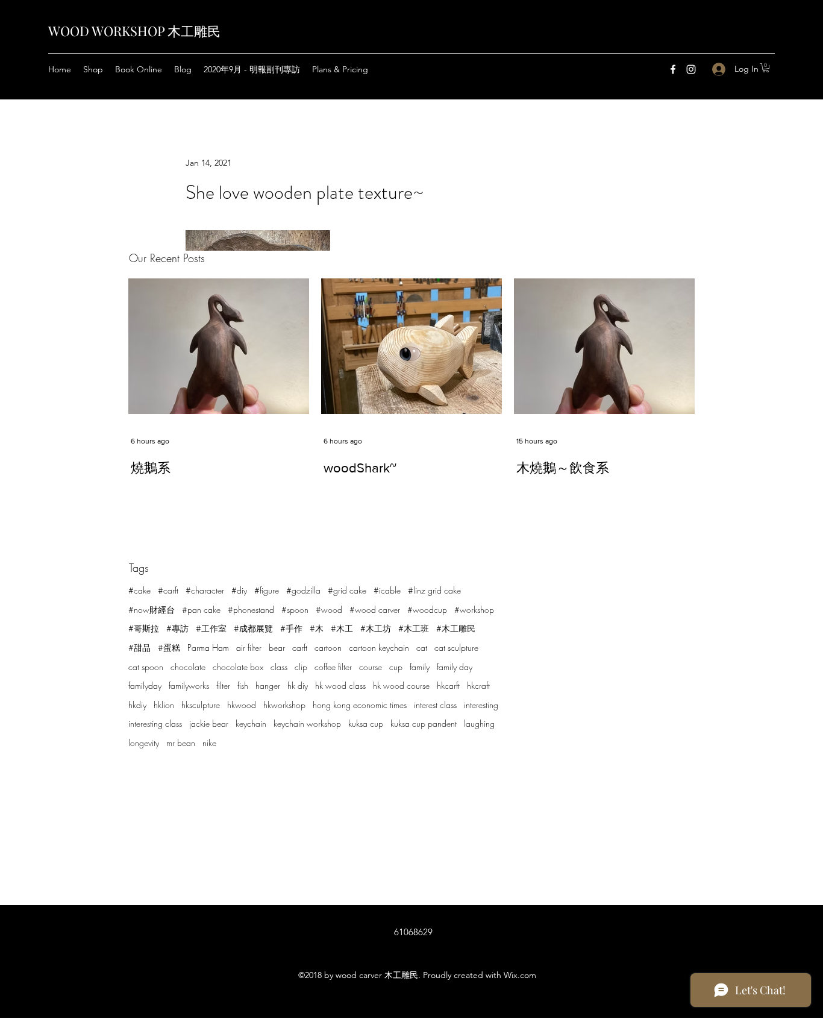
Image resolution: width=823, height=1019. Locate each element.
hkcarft (448, 685)
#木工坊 (375, 628)
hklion (164, 704)
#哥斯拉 (143, 628)
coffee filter (333, 667)
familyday (144, 685)
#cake (139, 590)
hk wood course (401, 685)
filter (223, 685)
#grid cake (347, 590)
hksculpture (200, 704)
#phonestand (251, 609)
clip (301, 667)
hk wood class (340, 685)
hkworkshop (284, 704)
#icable (387, 590)
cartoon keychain (379, 647)
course (370, 667)
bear (277, 647)
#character (205, 590)
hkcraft (478, 685)
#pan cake (201, 609)
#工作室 (211, 628)
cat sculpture (456, 647)
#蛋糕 (169, 647)
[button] (765, 67)
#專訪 (177, 628)
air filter (248, 647)
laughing (479, 723)
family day (454, 667)
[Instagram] (691, 69)
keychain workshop (307, 723)
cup (395, 667)
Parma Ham (208, 647)
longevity (143, 742)
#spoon (294, 609)
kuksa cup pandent (423, 723)
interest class (435, 704)
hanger (267, 685)
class (279, 667)
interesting (481, 704)
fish (242, 685)
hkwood (241, 704)
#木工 (342, 628)
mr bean (180, 742)
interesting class (155, 723)
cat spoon (145, 667)
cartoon (328, 647)
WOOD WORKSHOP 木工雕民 (134, 31)
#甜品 (139, 647)
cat (421, 647)
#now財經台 (151, 609)
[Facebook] (673, 69)
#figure (266, 590)
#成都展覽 (253, 628)
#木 (317, 628)
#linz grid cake (434, 590)
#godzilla (303, 590)
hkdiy (137, 704)
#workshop (474, 609)
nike (209, 742)
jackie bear (208, 723)
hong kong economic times (360, 704)
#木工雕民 (455, 628)
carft (299, 647)
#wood (329, 609)
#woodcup (427, 609)
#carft (168, 590)
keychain (251, 723)
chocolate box (238, 667)
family (420, 667)
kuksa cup (365, 723)
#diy (239, 590)
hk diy (297, 685)
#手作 (291, 628)
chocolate (188, 667)
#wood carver (374, 609)
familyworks (189, 685)
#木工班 (413, 628)
